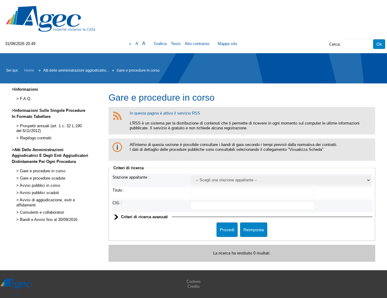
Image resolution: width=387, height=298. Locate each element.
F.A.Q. (25, 99)
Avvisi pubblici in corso (39, 185)
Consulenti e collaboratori (41, 212)
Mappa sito (227, 43)
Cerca (334, 44)
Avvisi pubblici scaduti (39, 193)
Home (29, 70)
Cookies (194, 281)
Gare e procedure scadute (42, 178)
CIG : (117, 203)
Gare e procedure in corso (42, 171)
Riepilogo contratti (35, 138)
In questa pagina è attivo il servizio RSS (165, 113)
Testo (175, 43)
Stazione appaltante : (131, 177)
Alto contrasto (197, 43)
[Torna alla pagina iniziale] (50, 18)
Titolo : (118, 190)
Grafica (160, 43)
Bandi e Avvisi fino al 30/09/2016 (48, 220)
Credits (193, 286)
